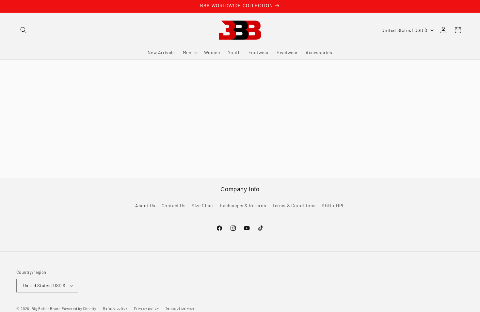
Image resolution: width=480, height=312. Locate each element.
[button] (23, 30)
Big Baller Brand (46, 308)
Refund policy (115, 308)
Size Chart (203, 206)
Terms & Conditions (294, 206)
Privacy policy (146, 308)
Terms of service (179, 308)
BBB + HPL (333, 206)
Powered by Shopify (79, 308)
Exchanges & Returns (243, 206)
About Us (145, 206)
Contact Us (174, 206)
